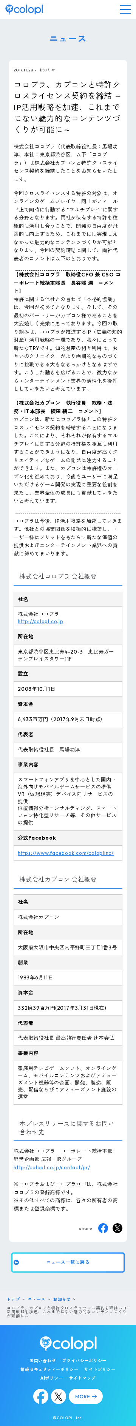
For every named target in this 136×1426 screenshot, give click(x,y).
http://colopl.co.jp (40, 621)
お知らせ (47, 70)
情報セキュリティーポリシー (49, 1369)
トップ (13, 1299)
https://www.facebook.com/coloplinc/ (66, 853)
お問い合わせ (42, 1360)
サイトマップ (82, 1378)
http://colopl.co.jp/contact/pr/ (52, 1167)
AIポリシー (51, 1378)
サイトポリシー (99, 1369)
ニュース (37, 1299)
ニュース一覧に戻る (68, 1262)
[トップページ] (24, 9)
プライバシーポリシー (84, 1360)
